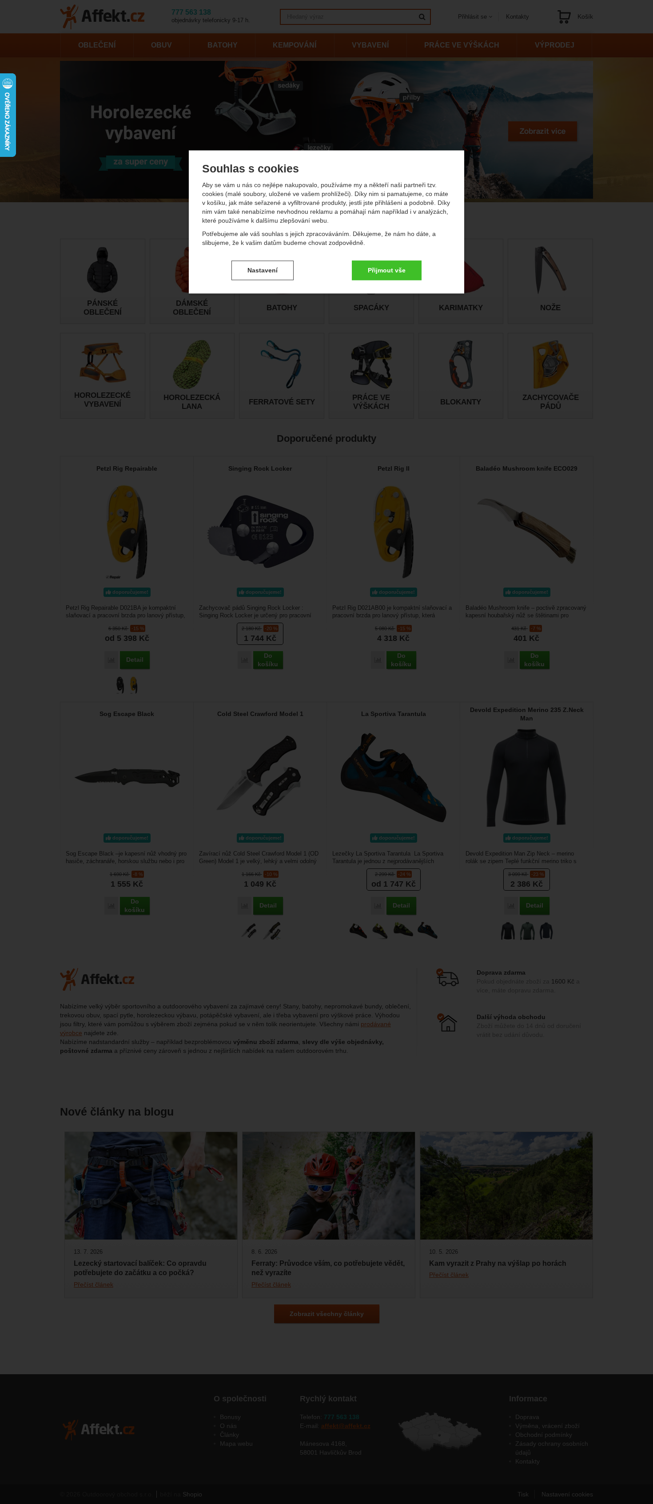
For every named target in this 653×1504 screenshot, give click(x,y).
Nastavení (262, 270)
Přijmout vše (387, 270)
